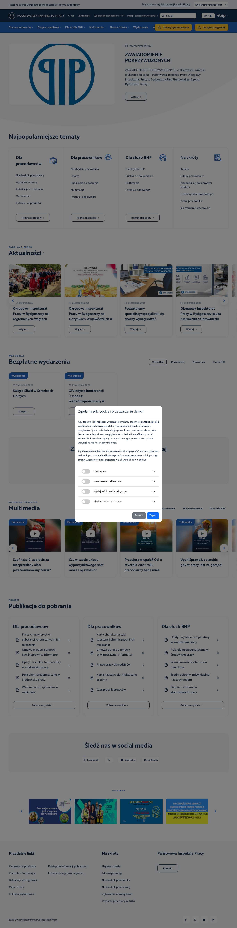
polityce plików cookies (132, 459)
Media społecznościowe (107, 501)
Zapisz (153, 515)
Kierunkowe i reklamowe (107, 481)
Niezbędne (100, 471)
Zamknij (139, 515)
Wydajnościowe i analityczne (110, 491)
